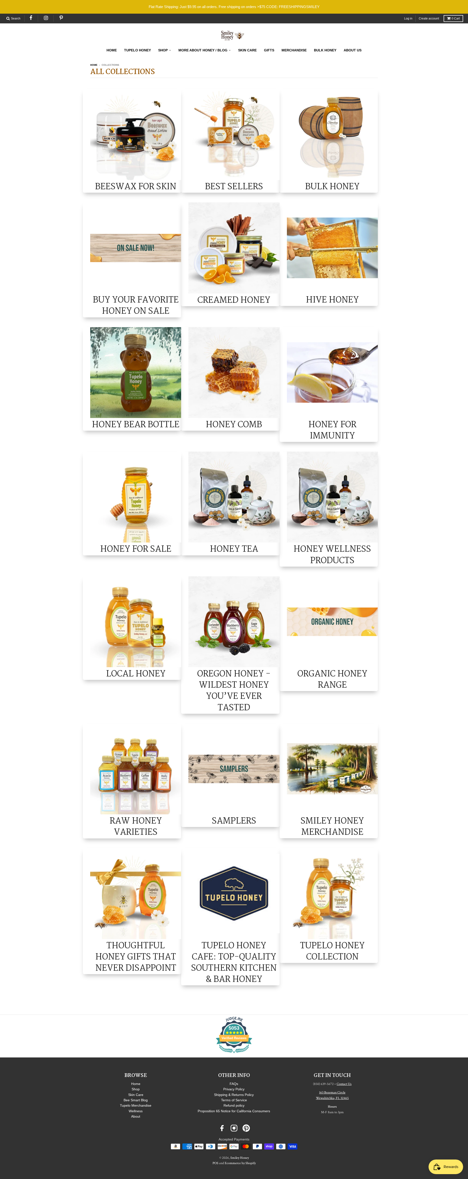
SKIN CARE (247, 50)
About (135, 1116)
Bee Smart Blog (136, 1100)
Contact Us (344, 1084)
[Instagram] (46, 17)
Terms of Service (234, 1100)
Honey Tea (234, 549)
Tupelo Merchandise (135, 1105)
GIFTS (269, 50)
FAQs (234, 1084)
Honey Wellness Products (332, 554)
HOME (112, 50)
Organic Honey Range (332, 679)
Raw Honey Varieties (136, 826)
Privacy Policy (233, 1089)
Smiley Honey (239, 1158)
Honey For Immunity (332, 430)
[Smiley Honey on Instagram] (234, 1128)
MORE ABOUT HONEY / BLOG (202, 50)
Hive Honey (332, 300)
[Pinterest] (61, 17)
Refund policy (234, 1105)
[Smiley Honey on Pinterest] (246, 1128)
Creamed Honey (233, 300)
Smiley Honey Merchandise (332, 826)
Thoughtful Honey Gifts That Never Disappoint (135, 956)
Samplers (234, 821)
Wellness (136, 1111)
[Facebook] (31, 17)
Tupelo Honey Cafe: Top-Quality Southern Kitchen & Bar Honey (234, 962)
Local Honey (136, 673)
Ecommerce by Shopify (240, 1163)
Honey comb (234, 424)
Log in (408, 18)
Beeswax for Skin (135, 186)
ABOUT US (352, 50)
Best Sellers (234, 186)
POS (215, 1163)
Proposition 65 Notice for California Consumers (234, 1111)
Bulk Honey (332, 186)
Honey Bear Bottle (135, 424)
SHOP (163, 50)
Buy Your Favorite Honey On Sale (136, 305)
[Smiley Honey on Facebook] (221, 1128)
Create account (429, 18)
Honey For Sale (135, 549)
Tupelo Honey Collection (332, 951)
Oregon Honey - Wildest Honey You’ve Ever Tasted (234, 690)
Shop (136, 1089)
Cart (456, 18)
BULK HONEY (325, 50)
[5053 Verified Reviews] (234, 1054)
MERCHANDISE (294, 50)
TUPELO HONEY (137, 50)
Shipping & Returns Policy (234, 1095)
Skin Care (135, 1095)
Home (94, 65)
